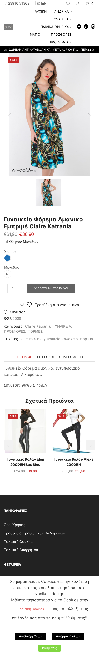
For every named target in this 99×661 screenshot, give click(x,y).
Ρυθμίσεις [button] (49, 648)
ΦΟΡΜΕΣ (35, 331)
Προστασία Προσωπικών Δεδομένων (34, 533)
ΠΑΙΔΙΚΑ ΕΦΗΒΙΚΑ (54, 27)
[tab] (24, 356)
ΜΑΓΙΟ (35, 34)
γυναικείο (52, 339)
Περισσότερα (88, 49)
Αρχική (41, 11)
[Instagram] (93, 27)
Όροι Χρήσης (14, 525)
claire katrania (30, 339)
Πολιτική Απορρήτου (21, 550)
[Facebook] (79, 27)
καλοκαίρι (70, 339)
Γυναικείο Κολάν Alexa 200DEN (74, 462)
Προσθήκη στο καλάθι (53, 288)
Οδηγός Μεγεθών (24, 241)
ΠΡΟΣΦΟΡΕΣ (61, 34)
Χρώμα (10, 252)
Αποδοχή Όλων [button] (30, 636)
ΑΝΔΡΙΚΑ (61, 11)
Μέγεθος (11, 267)
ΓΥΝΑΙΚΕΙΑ (60, 19)
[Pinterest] (86, 27)
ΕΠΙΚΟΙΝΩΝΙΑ (58, 42)
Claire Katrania (37, 326)
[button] (5, 49)
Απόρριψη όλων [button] (68, 636)
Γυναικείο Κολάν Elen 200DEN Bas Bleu (25, 462)
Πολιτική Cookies (18, 542)
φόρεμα (86, 339)
